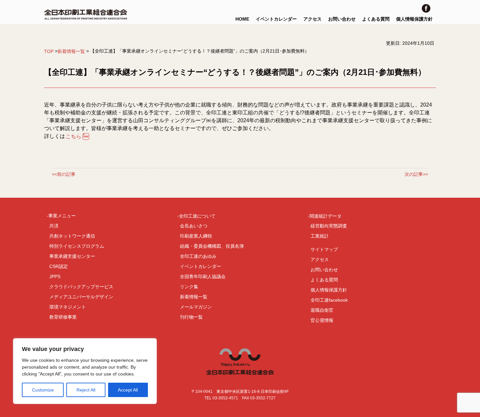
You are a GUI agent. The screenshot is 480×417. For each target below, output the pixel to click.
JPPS (54, 276)
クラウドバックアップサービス (81, 286)
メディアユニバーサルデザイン (81, 296)
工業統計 (320, 236)
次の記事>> (416, 174)
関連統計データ (326, 215)
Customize (43, 389)
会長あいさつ (193, 225)
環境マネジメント (67, 306)
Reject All (85, 389)
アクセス (312, 19)
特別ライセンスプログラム (76, 246)
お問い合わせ (342, 19)
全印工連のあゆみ (198, 256)
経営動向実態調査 (329, 225)
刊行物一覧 (191, 317)
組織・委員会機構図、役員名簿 (212, 246)
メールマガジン (196, 306)
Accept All (128, 389)
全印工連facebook (329, 300)
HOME (242, 19)
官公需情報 (322, 320)
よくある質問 (376, 19)
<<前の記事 (63, 174)
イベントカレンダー (276, 19)
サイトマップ (324, 249)
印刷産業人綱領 (196, 236)
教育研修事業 (63, 317)
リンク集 (189, 286)
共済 (53, 225)
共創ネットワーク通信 (72, 236)
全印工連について (197, 215)
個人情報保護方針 (414, 19)
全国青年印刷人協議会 (203, 276)
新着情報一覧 (71, 51)
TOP (49, 51)
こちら (73, 136)
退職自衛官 (322, 310)
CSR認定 (58, 266)
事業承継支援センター (72, 256)
